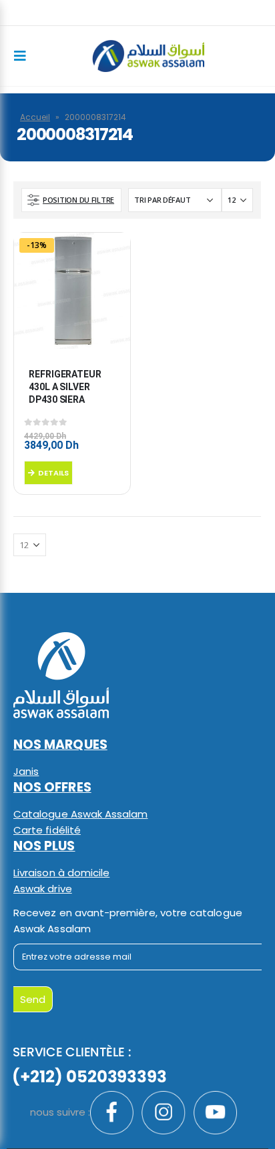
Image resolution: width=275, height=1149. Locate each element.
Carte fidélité (47, 830)
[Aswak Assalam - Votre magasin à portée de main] (148, 56)
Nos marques (60, 745)
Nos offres (52, 787)
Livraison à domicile (61, 873)
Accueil (35, 117)
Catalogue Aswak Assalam (80, 814)
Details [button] (53, 472)
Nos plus (44, 846)
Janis (26, 771)
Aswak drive (42, 889)
